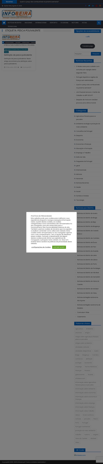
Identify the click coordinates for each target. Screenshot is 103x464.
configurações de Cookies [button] (41, 247)
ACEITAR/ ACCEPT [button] (59, 247)
